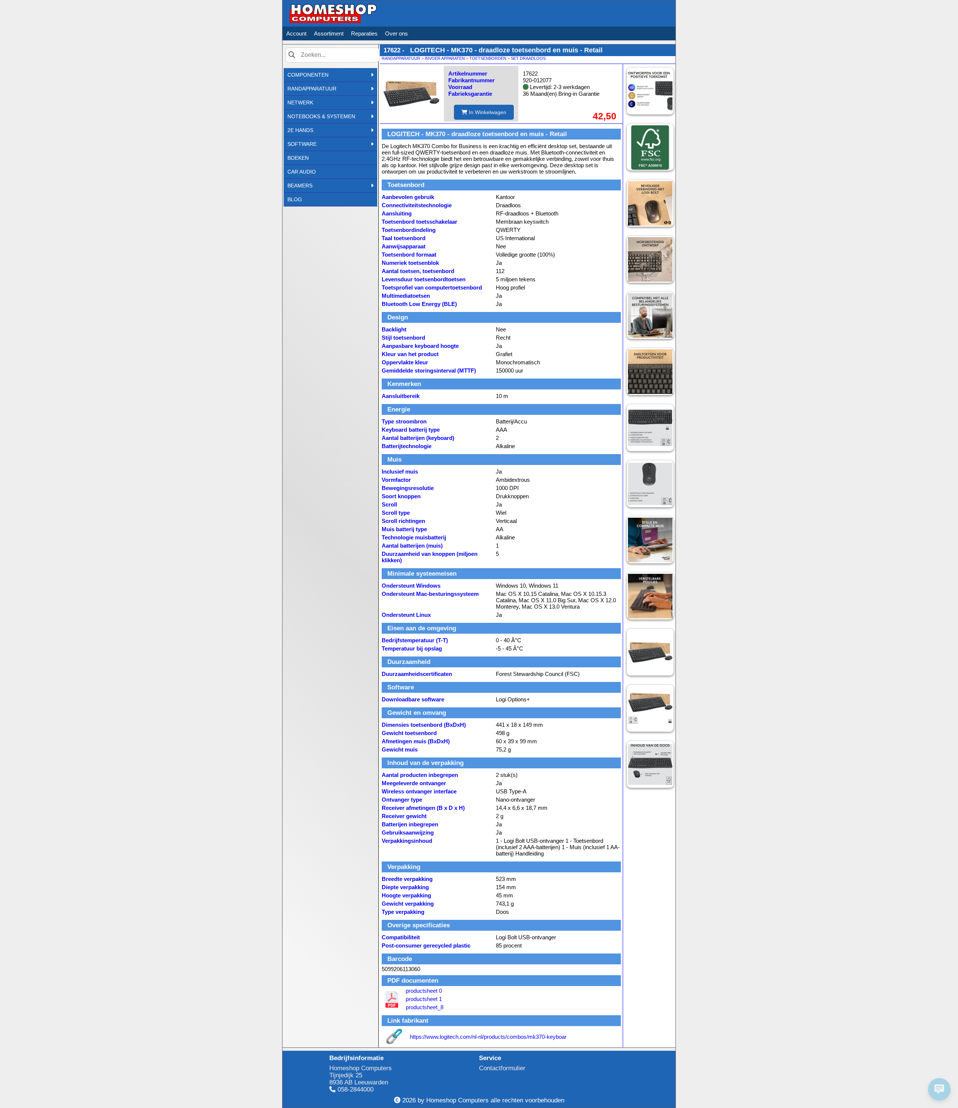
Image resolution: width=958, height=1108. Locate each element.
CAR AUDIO (301, 172)
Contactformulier (502, 1068)
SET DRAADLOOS (528, 58)
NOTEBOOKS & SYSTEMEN (321, 116)
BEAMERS (299, 186)
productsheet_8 (424, 1007)
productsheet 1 (424, 999)
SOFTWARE (302, 144)
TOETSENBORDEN (487, 58)
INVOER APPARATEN (445, 58)
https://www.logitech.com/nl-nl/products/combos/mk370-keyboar (488, 1037)
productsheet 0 (424, 991)
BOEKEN (298, 158)
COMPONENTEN (308, 75)
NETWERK (300, 102)
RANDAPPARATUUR (311, 89)
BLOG (294, 199)
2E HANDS (300, 130)
